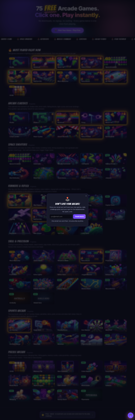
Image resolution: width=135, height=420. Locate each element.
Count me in (79, 216)
